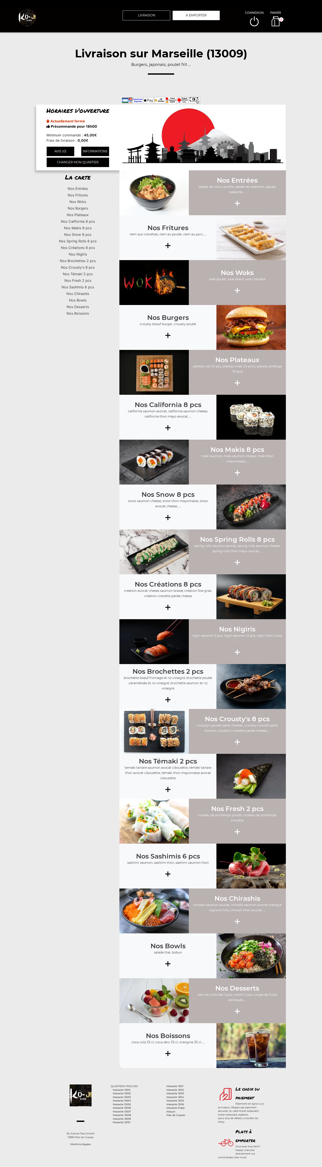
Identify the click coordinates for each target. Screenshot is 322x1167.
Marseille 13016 (175, 1104)
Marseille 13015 (175, 1100)
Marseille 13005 (122, 1104)
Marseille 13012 (175, 1089)
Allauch (170, 1111)
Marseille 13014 (175, 1097)
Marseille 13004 (122, 1100)
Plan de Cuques (175, 1115)
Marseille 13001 (121, 1089)
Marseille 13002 (122, 1093)
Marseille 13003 (122, 1097)
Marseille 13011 (174, 1086)
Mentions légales (80, 1144)
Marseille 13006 (122, 1107)
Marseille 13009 (122, 1118)
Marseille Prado (175, 1107)
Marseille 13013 (175, 1093)
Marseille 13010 (121, 1122)
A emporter (196, 15)
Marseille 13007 (122, 1111)
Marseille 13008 (122, 1115)
